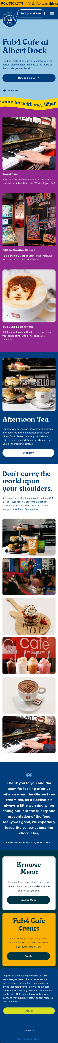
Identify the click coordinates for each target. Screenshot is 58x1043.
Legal (36, 1038)
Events (28, 956)
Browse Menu (28, 900)
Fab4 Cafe (12, 90)
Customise (29, 1030)
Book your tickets (31, 13)
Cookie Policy (24, 1038)
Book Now (28, 452)
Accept (29, 1010)
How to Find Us (27, 78)
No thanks (29, 1020)
